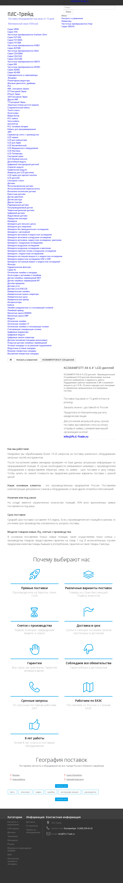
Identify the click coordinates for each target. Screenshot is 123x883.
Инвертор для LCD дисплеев (21, 172)
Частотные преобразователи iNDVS (24, 62)
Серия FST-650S (15, 40)
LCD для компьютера (17, 140)
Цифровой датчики (16, 213)
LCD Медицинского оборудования (23, 148)
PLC (9, 86)
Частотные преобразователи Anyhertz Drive (27, 34)
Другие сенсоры (15, 202)
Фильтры (11, 264)
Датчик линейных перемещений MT (24, 281)
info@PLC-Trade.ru (66, 834)
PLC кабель (13, 118)
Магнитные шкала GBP (18, 316)
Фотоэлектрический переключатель (24, 189)
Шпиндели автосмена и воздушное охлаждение (29, 237)
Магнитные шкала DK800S (20, 313)
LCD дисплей (14, 178)
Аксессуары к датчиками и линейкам (24, 275)
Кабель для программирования (22, 129)
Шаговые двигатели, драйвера (21, 83)
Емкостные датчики (16, 194)
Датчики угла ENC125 (17, 289)
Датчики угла (14, 286)
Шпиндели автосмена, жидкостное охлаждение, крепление (34, 240)
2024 (10, 855)
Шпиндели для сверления (19, 226)
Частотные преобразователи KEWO (24, 67)
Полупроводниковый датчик (20, 208)
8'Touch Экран (14, 94)
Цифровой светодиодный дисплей (23, 164)
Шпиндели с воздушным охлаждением (25, 243)
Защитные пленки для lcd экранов (23, 105)
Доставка (30, 822)
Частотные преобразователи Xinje (77, 24)
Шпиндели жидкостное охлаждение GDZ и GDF (29, 259)
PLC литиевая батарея (18, 126)
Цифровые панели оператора (21, 337)
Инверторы (66, 21)
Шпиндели (12, 221)
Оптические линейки (17, 321)
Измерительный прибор (18, 299)
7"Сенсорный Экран (16, 102)
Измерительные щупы (18, 297)
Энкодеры (12, 78)
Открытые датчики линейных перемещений (27, 343)
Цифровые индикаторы (18, 332)
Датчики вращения (16, 283)
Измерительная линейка (19, 291)
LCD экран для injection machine (22, 175)
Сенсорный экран (15, 156)
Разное (11, 844)
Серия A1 (12, 270)
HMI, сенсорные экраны (18, 89)
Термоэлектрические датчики (21, 210)
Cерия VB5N (13, 29)
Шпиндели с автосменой (19, 232)
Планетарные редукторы (19, 80)
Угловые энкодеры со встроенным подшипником (29, 345)
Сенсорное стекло (16, 180)
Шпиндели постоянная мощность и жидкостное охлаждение (35, 256)
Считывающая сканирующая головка (24, 329)
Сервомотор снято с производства (23, 135)
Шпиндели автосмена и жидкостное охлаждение (30, 235)
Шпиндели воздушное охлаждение (23, 245)
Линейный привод (16, 310)
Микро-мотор (13, 116)
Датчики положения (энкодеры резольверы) (27, 340)
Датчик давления (15, 197)
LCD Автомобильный (17, 145)
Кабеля (11, 305)
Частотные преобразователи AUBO (24, 45)
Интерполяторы (15, 302)
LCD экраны (13, 137)
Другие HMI (13, 99)
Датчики (11, 183)
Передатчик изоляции (17, 218)
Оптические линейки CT (18, 324)
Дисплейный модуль (17, 162)
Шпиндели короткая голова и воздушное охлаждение (32, 251)
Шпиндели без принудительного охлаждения (28, 229)
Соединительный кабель (19, 107)
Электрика (13, 836)
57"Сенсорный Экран (17, 91)
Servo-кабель (14, 121)
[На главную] (11, 360)
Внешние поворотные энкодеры (22, 351)
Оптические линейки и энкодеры (22, 272)
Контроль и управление (72, 18)
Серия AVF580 (14, 48)
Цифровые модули (16, 335)
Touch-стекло (14, 110)
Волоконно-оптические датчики (22, 191)
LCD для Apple (14, 143)
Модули (11, 318)
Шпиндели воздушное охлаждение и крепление (29, 248)
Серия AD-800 (14, 72)
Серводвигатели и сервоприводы (23, 75)
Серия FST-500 (14, 37)
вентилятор (13, 124)
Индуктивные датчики (17, 216)
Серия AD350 (14, 70)
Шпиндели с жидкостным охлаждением (26, 253)
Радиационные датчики (18, 205)
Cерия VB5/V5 (68, 26)
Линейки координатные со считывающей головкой (30, 308)
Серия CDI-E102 (15, 56)
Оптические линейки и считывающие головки (28, 326)
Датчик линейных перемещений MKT (24, 278)
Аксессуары (13, 113)
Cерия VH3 (12, 32)
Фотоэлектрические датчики (20, 186)
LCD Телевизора (15, 153)
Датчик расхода (15, 199)
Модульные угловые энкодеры (22, 348)
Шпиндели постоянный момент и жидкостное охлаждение (34, 262)
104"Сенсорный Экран (17, 97)
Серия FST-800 (14, 43)
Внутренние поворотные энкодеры (23, 354)
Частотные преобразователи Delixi (23, 51)
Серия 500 (12, 64)
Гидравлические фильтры (19, 267)
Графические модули (17, 170)
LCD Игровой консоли (17, 159)
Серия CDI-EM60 (15, 53)
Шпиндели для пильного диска (22, 224)
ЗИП (9, 132)
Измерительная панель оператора (23, 294)
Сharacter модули (15, 167)
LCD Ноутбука (14, 151)
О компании (32, 826)
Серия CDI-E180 (15, 59)
